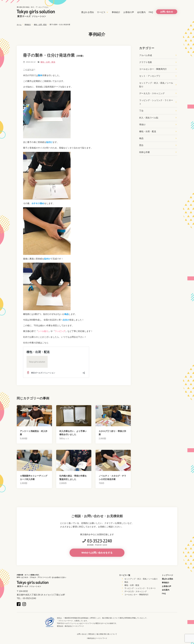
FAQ (151, 12)
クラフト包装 (145, 62)
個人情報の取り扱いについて (106, 634)
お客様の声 (128, 12)
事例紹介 (116, 12)
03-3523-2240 (99, 540)
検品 (141, 138)
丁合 (141, 111)
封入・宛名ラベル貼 (148, 118)
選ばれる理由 (87, 12)
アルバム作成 (145, 55)
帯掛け (142, 124)
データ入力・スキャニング (152, 93)
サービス (101, 12)
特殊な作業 (144, 152)
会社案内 (141, 12)
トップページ (167, 575)
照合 (141, 145)
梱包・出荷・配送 (40, 25)
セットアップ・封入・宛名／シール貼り (156, 85)
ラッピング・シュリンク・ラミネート (156, 102)
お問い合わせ (81, 634)
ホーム (19, 25)
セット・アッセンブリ (149, 76)
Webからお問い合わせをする (97, 552)
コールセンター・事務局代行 (153, 69)
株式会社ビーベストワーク (74, 626)
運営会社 (91, 634)
